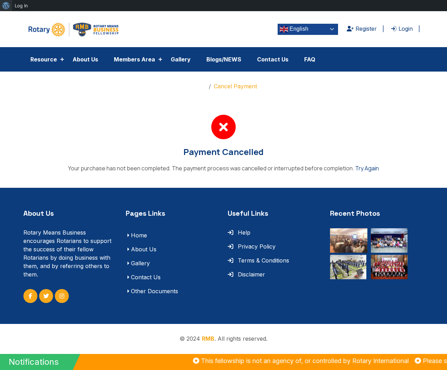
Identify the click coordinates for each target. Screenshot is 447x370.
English (298, 29)
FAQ (309, 59)
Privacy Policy (256, 246)
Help (243, 232)
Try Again (367, 168)
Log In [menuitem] (21, 5)
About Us (85, 59)
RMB (208, 338)
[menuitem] (6, 5)
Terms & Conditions (262, 260)
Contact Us (272, 59)
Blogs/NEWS (223, 59)
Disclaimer (250, 274)
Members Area (134, 59)
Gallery (181, 59)
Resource (43, 59)
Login (405, 28)
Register (365, 28)
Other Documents (154, 291)
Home (198, 86)
